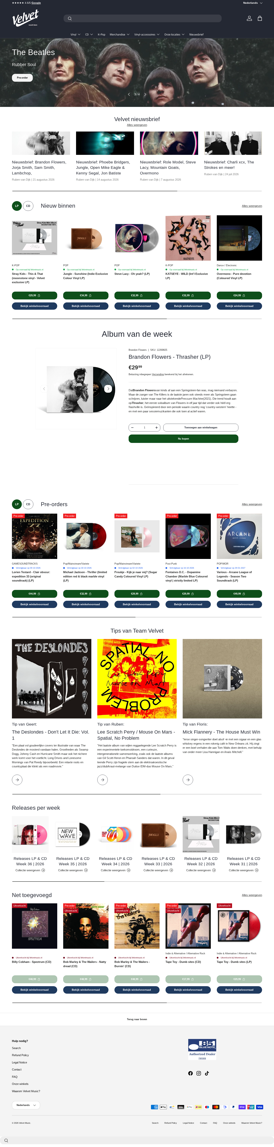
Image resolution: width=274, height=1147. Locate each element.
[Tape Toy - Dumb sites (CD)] (188, 926)
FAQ (15, 1076)
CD (87, 34)
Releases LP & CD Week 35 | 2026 (72, 861)
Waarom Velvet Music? (26, 1091)
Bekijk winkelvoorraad (35, 305)
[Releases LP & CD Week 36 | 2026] (30, 834)
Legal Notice (19, 1062)
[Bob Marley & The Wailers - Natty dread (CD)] (85, 926)
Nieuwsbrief (196, 34)
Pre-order (22, 77)
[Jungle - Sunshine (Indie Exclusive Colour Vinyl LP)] (85, 238)
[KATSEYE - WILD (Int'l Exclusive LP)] (188, 238)
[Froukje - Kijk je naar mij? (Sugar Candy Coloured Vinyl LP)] (137, 536)
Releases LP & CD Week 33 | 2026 (158, 861)
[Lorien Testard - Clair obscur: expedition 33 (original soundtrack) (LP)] (34, 536)
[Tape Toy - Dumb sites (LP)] (239, 926)
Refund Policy (20, 1055)
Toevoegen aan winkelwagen (200, 427)
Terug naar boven (137, 1019)
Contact (16, 1069)
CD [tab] (28, 205)
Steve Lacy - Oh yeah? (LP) (132, 273)
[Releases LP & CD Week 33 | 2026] (158, 834)
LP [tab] (17, 205)
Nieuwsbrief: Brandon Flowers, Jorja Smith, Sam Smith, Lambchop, (39, 167)
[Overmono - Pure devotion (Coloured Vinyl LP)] (239, 238)
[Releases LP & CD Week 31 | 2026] (243, 834)
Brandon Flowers (138, 350)
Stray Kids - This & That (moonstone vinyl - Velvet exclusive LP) (28, 278)
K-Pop (101, 34)
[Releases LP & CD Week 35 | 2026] (73, 834)
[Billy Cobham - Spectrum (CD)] (34, 926)
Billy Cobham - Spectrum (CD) (31, 961)
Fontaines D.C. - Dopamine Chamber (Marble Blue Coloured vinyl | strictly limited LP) (187, 576)
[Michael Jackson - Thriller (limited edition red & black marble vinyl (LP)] (85, 536)
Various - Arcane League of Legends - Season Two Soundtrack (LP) (234, 576)
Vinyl (73, 34)
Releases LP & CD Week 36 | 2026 (30, 861)
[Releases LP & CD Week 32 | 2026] (201, 834)
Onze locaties (172, 34)
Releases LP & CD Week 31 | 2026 (243, 861)
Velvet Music (24, 1123)
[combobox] (143, 18)
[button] (260, 18)
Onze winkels (20, 1083)
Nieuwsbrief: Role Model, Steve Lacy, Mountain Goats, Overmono (168, 167)
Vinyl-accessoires (144, 34)
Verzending (158, 374)
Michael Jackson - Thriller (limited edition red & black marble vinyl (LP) (85, 576)
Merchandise (117, 34)
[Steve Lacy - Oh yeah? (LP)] (137, 238)
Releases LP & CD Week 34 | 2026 (115, 861)
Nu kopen (183, 438)
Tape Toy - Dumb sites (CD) (183, 961)
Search (16, 1048)
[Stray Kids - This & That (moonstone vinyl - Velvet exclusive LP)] (34, 238)
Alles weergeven (137, 124)
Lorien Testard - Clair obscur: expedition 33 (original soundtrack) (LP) (31, 576)
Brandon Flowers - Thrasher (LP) (170, 357)
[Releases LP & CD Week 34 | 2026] (115, 834)
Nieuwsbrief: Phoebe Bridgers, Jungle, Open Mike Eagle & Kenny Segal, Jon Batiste (103, 167)
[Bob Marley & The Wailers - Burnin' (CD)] (137, 926)
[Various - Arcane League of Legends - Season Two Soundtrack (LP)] (239, 536)
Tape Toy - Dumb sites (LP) (234, 961)
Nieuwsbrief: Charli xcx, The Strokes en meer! (229, 165)
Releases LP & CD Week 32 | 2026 (201, 861)
